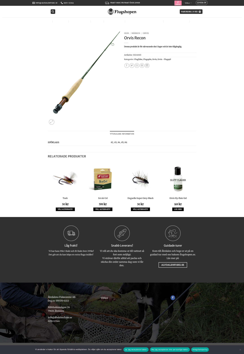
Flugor (45, 21)
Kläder (97, 21)
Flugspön (147, 59)
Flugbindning (79, 21)
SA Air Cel (103, 198)
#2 (112, 142)
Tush (65, 198)
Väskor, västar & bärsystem (144, 21)
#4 (119, 142)
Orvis (146, 33)
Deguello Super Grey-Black (140, 198)
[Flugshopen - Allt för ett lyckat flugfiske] (122, 11)
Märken (196, 21)
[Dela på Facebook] (126, 65)
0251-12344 (54, 321)
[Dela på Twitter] (131, 65)
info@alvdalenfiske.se (60, 317)
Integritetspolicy (200, 349)
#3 (115, 142)
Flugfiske (60, 21)
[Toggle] (141, 298)
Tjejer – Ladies (114, 21)
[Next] (195, 189)
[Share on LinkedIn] (147, 65)
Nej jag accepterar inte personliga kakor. (169, 349)
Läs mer (178, 209)
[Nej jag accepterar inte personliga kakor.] (240, 350)
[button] (202, 2)
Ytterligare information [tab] (122, 134)
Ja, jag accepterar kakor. (136, 349)
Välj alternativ (65, 209)
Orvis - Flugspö (164, 59)
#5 (122, 142)
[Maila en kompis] (137, 65)
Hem (126, 33)
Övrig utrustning (176, 21)
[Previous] (48, 189)
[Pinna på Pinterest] (142, 65)
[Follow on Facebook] (173, 297)
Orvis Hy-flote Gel (178, 198)
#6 (125, 142)
